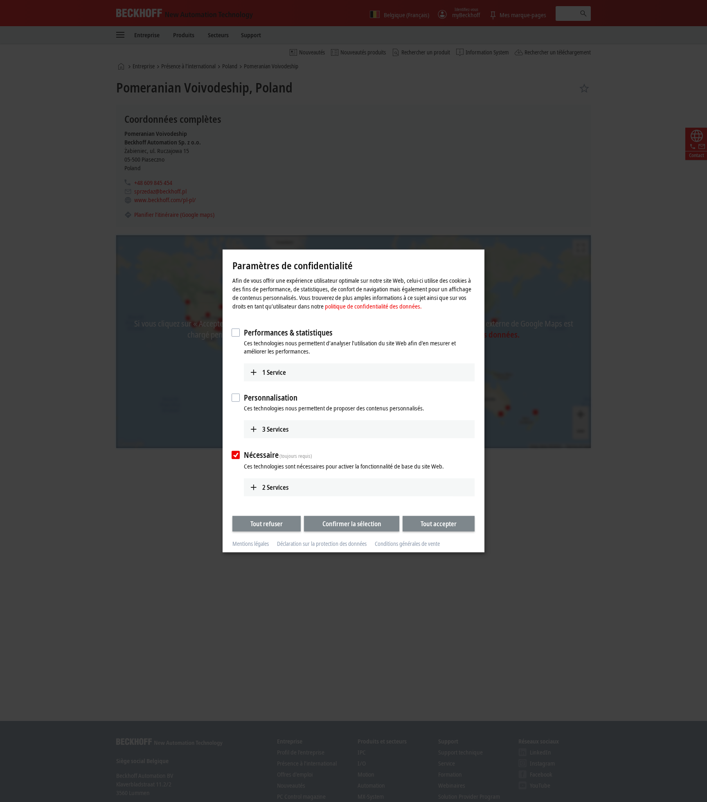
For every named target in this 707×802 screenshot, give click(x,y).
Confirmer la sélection (351, 523)
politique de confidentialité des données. (373, 306)
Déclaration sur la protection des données (322, 543)
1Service (274, 371)
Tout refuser (266, 523)
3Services (275, 429)
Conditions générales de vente (407, 543)
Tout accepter (439, 523)
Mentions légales (250, 543)
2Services (275, 486)
